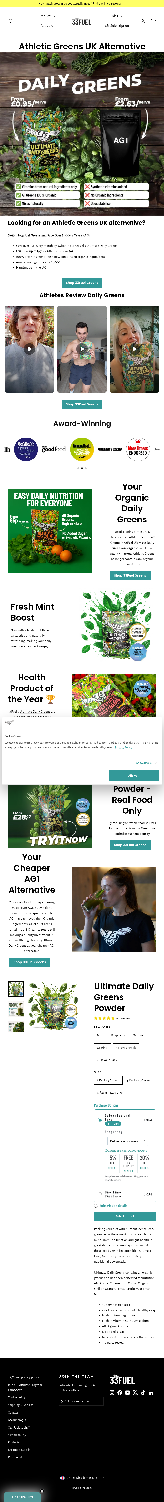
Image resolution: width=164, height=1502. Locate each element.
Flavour (102, 1027)
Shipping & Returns (20, 1405)
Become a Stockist (19, 1449)
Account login (17, 1420)
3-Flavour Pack (126, 1047)
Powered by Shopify (82, 1488)
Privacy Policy (123, 747)
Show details (144, 762)
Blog (115, 16)
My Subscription (117, 26)
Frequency (114, 1132)
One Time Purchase (113, 1194)
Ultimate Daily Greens (35, 711)
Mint (100, 1035)
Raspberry (118, 1035)
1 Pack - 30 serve (108, 1080)
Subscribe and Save (117, 1117)
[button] (22, 1497)
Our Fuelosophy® (19, 1427)
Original (102, 1047)
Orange (138, 1035)
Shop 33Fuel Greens (82, 282)
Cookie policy (17, 1397)
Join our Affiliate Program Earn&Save (25, 1387)
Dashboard (15, 1457)
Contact (13, 1412)
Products (45, 16)
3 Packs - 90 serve (139, 1080)
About (45, 26)
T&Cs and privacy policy (23, 1377)
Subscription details (113, 1205)
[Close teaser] (42, 1491)
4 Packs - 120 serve (110, 1092)
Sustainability (17, 1435)
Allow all (133, 775)
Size (98, 1072)
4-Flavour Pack (107, 1060)
